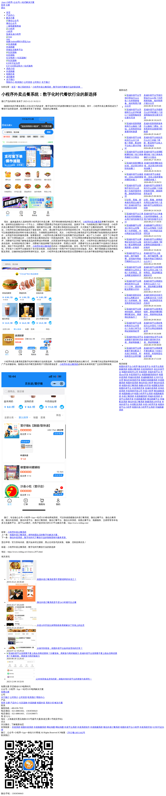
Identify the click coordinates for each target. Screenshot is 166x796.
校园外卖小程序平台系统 (143, 407)
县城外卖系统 (151, 388)
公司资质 (28, 82)
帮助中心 (10, 82)
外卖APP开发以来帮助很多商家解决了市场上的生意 (60, 625)
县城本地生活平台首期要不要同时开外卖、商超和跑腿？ (153, 339)
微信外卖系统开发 (132, 380)
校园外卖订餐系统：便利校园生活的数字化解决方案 (34, 535)
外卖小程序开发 (150, 404)
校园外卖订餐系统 (130, 385)
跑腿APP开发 (145, 385)
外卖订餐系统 (128, 396)
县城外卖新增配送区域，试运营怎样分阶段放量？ (153, 166)
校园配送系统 (157, 385)
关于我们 (10, 79)
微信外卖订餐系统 (136, 402)
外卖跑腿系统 (141, 396)
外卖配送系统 (136, 404)
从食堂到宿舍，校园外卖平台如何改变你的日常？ (60, 648)
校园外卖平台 (125, 388)
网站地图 (51, 727)
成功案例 (10, 77)
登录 (3, 5)
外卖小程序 (148, 391)
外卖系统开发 (138, 388)
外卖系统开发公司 (134, 391)
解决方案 (10, 18)
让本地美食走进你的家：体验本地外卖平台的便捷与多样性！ (64, 679)
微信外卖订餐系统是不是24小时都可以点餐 (56, 602)
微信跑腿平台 (153, 399)
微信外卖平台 (144, 366)
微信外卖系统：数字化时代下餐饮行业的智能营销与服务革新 (38, 537)
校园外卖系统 (132, 383)
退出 (3, 8)
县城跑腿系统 (147, 377)
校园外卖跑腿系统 (149, 380)
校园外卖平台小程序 (128, 366)
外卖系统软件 (147, 369)
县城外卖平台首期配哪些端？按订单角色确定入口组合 (153, 154)
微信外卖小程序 (146, 383)
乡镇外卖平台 (154, 372)
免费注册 (5, 692)
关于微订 (46, 82)
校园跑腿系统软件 (150, 374)
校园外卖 (10, 74)
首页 (8, 12)
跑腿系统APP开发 (153, 402)
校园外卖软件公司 (130, 372)
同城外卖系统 (134, 377)
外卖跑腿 (10, 71)
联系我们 (19, 82)
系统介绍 (10, 69)
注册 (8, 5)
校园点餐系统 (134, 369)
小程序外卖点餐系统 (92, 222)
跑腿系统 (123, 369)
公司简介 (37, 82)
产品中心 (10, 15)
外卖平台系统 (157, 366)
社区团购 (23, 703)
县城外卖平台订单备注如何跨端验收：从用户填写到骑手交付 (153, 216)
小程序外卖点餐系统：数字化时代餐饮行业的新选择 (57, 87)
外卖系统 (143, 372)
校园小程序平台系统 (143, 393)
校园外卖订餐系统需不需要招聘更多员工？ (56, 579)
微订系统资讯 (24, 87)
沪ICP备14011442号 (76, 732)
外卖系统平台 (135, 374)
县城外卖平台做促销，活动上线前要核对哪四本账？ (153, 177)
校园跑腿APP (128, 393)
